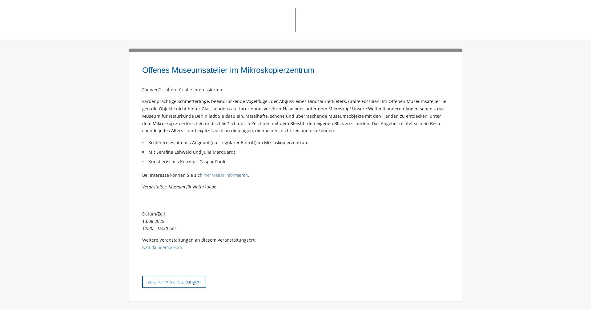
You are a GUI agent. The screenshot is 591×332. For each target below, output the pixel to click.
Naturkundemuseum (162, 247)
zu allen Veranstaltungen (174, 281)
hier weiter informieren (226, 175)
